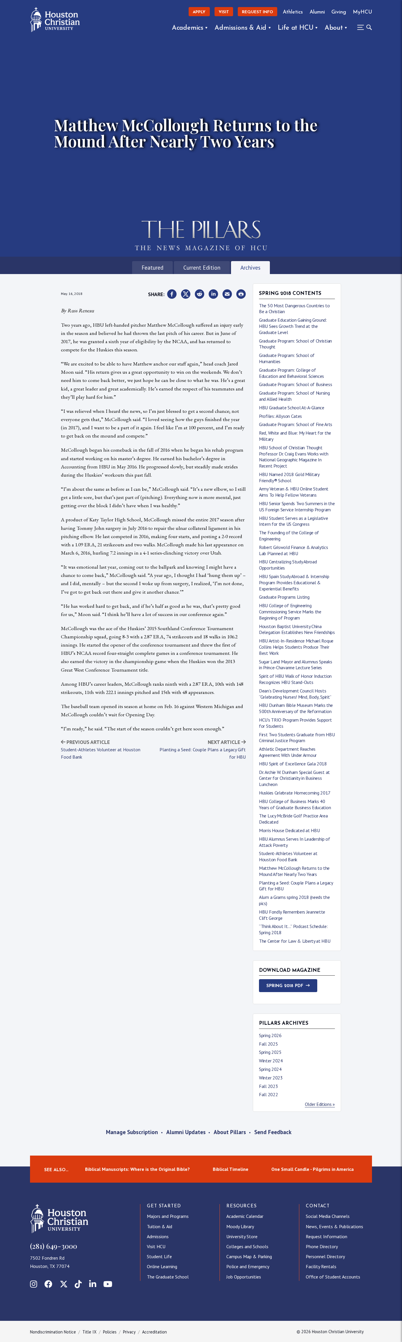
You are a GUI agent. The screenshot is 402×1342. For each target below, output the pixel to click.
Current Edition (201, 267)
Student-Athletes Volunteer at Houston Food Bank (288, 856)
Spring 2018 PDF (284, 986)
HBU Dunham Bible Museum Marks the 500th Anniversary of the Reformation (296, 708)
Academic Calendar (244, 1216)
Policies (110, 1332)
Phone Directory (322, 1246)
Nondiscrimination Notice (53, 1332)
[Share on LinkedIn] (213, 294)
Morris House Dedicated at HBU (289, 830)
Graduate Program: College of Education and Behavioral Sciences (291, 373)
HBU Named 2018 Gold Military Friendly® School (289, 477)
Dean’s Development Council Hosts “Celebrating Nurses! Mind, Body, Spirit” (295, 694)
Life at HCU (295, 28)
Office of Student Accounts (333, 1277)
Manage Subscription (132, 1132)
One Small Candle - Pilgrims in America (312, 1169)
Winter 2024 (271, 1061)
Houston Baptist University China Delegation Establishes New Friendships (297, 629)
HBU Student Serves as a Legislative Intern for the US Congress (293, 521)
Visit (224, 12)
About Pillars (230, 1132)
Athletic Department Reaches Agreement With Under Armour (288, 752)
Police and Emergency (247, 1266)
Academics (187, 28)
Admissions (158, 1236)
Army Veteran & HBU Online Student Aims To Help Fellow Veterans (293, 492)
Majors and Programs (168, 1216)
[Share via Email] (227, 294)
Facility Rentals (321, 1266)
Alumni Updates (186, 1132)
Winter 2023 (271, 1078)
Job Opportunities (243, 1277)
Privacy (129, 1332)
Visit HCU (156, 1246)
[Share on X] (185, 294)
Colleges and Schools (247, 1246)
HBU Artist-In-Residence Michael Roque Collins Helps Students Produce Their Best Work (296, 647)
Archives (250, 267)
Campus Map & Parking (249, 1256)
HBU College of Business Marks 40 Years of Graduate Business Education (295, 804)
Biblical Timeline (230, 1169)
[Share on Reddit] (199, 294)
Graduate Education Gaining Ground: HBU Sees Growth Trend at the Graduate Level (293, 326)
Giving (338, 12)
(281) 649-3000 (53, 1246)
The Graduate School (168, 1277)
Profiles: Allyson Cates (280, 416)
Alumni (317, 12)
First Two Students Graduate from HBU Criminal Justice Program (297, 738)
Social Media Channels (328, 1216)
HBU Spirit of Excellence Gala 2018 (293, 764)
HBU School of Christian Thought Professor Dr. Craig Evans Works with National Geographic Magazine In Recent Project (293, 457)
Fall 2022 (268, 1094)
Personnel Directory (325, 1256)
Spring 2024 (270, 1069)
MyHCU (362, 12)
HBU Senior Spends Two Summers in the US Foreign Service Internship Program (297, 506)
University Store (242, 1236)
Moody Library (240, 1226)
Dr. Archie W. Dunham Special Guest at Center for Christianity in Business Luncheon (294, 778)
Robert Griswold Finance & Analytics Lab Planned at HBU (293, 550)
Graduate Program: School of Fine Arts (295, 424)
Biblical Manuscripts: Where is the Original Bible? (137, 1169)
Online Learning (162, 1266)
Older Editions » (320, 1104)
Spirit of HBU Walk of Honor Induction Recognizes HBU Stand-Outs (295, 679)
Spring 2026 (270, 1035)
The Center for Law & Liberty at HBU (294, 941)
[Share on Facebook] (172, 294)
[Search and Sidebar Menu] (363, 27)
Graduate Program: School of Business (295, 384)
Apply (199, 12)
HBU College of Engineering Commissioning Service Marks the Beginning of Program (290, 611)
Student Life (159, 1256)
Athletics (293, 12)
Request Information (326, 1236)
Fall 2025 (268, 1044)
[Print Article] (241, 294)
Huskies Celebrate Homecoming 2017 (294, 793)
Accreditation (154, 1332)
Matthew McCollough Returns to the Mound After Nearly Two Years (294, 871)
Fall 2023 (268, 1086)
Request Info (257, 12)
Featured (152, 267)
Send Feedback (272, 1132)
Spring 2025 (270, 1052)
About (334, 28)
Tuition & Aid (159, 1226)
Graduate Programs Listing (284, 597)
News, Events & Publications (334, 1226)
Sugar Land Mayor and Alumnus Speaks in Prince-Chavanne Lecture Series (295, 665)
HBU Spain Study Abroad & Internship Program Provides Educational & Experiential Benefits (294, 582)
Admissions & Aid (240, 28)
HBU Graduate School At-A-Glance (291, 407)
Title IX (89, 1332)
